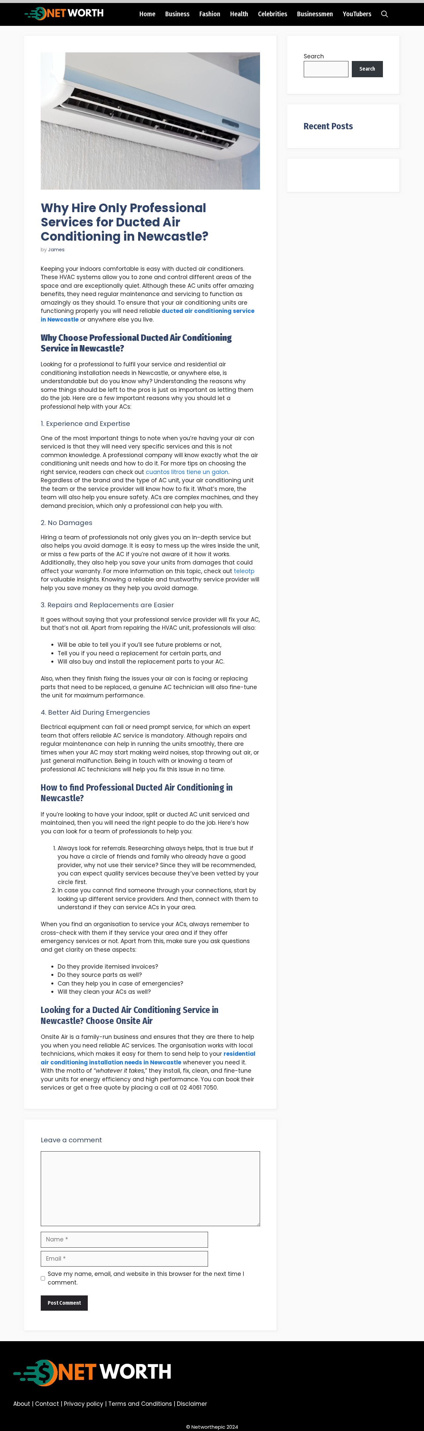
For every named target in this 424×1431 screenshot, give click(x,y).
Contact (47, 1404)
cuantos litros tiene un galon (187, 472)
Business (177, 14)
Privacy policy (83, 1404)
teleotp (244, 571)
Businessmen (315, 14)
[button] (384, 14)
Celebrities (272, 14)
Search (314, 56)
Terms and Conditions (140, 1404)
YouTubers (357, 14)
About (21, 1404)
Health (239, 14)
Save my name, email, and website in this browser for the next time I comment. (146, 1278)
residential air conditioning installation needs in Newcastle (148, 1058)
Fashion (209, 14)
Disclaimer (192, 1404)
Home (147, 14)
